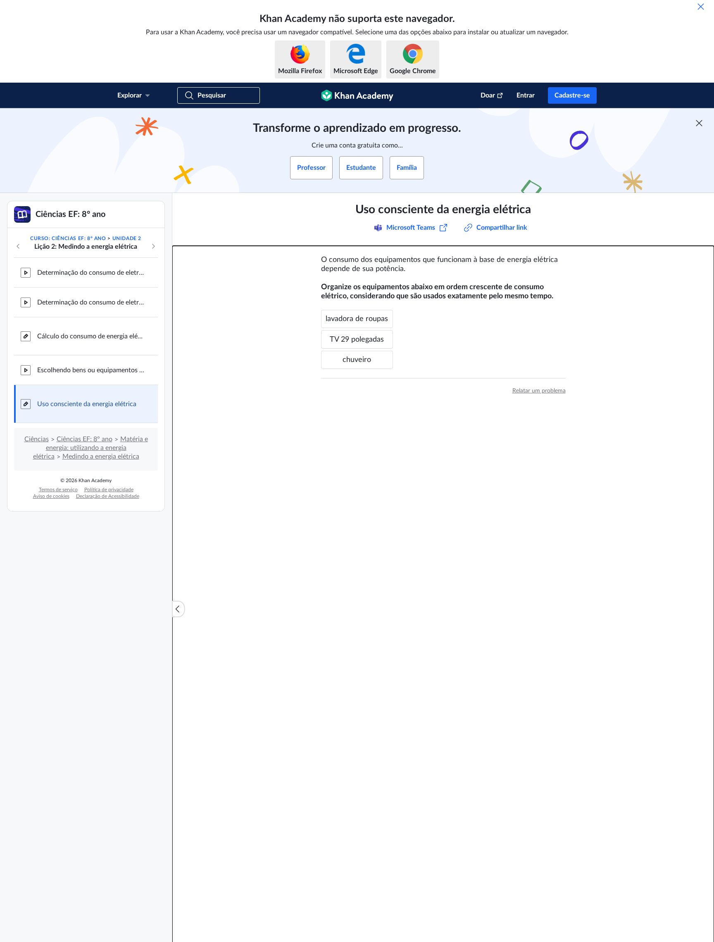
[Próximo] (153, 246)
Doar (488, 95)
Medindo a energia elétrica (100, 456)
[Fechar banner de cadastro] (699, 123)
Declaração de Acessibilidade (107, 496)
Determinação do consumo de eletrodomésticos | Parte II (91, 302)
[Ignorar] (700, 6)
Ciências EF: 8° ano (84, 439)
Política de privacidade (108, 489)
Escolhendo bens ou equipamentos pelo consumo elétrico (91, 370)
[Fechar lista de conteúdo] (178, 609)
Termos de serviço (58, 489)
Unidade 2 (126, 238)
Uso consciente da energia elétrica (86, 404)
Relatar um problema (539, 391)
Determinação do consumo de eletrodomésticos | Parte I (91, 272)
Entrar (525, 95)
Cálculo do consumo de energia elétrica (91, 336)
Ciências (36, 439)
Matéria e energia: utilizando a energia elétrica (90, 448)
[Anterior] (18, 246)
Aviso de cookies (51, 496)
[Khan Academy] (357, 95)
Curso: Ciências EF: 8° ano (68, 238)
